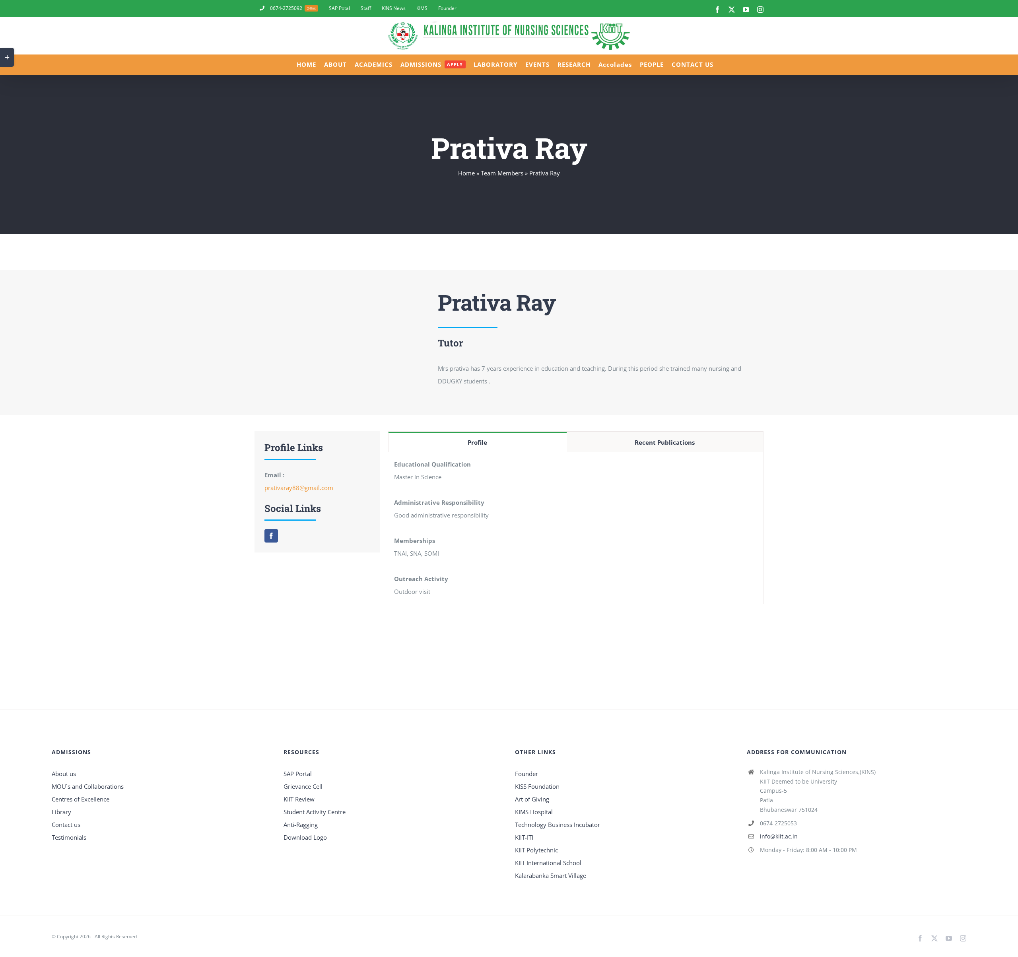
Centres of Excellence (80, 799)
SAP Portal (298, 774)
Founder (526, 774)
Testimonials (69, 837)
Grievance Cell (303, 786)
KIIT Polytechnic (536, 850)
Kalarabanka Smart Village (550, 875)
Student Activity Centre (315, 812)
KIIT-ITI (524, 837)
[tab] (478, 442)
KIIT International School (548, 863)
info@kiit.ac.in (779, 836)
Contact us (66, 825)
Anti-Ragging (301, 825)
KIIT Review (299, 799)
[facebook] (271, 536)
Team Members (502, 173)
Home (466, 173)
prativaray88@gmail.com (298, 488)
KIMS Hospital (534, 812)
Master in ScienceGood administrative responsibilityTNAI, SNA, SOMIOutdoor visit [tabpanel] (441, 527)
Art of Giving (532, 799)
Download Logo (305, 837)
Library (61, 812)
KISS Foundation (537, 786)
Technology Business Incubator (557, 825)
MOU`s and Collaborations (88, 786)
